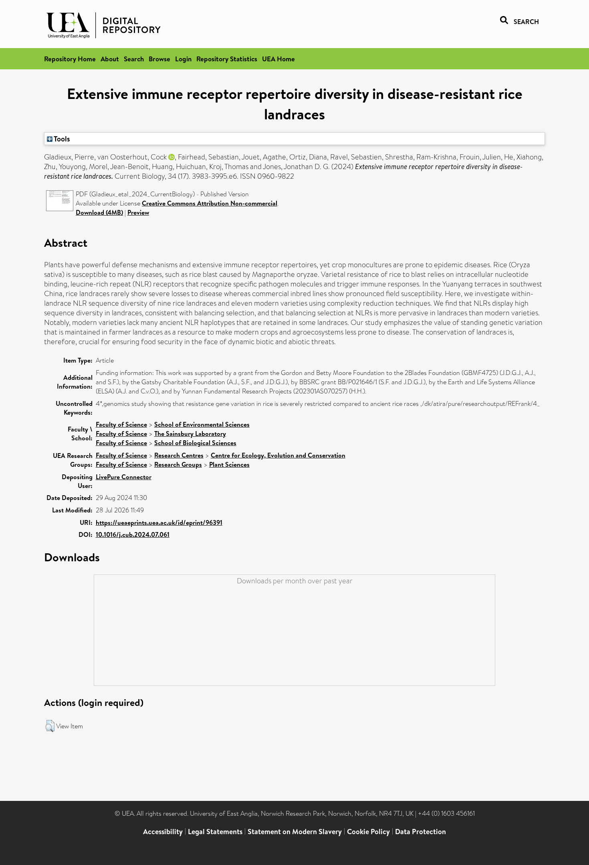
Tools (61, 138)
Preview (138, 212)
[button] (49, 726)
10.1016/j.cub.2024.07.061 (132, 534)
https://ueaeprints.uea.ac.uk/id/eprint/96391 (159, 522)
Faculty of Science (121, 424)
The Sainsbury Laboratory (190, 433)
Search (134, 58)
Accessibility (163, 832)
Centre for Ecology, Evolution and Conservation (278, 455)
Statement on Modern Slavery (295, 832)
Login (183, 58)
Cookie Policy (368, 832)
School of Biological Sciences (195, 442)
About (110, 58)
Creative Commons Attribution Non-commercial (209, 203)
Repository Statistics (226, 58)
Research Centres (179, 455)
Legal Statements (215, 832)
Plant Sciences (229, 464)
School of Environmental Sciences (202, 424)
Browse (159, 58)
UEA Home (278, 58)
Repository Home (70, 58)
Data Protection (420, 832)
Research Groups (178, 464)
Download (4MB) (99, 212)
